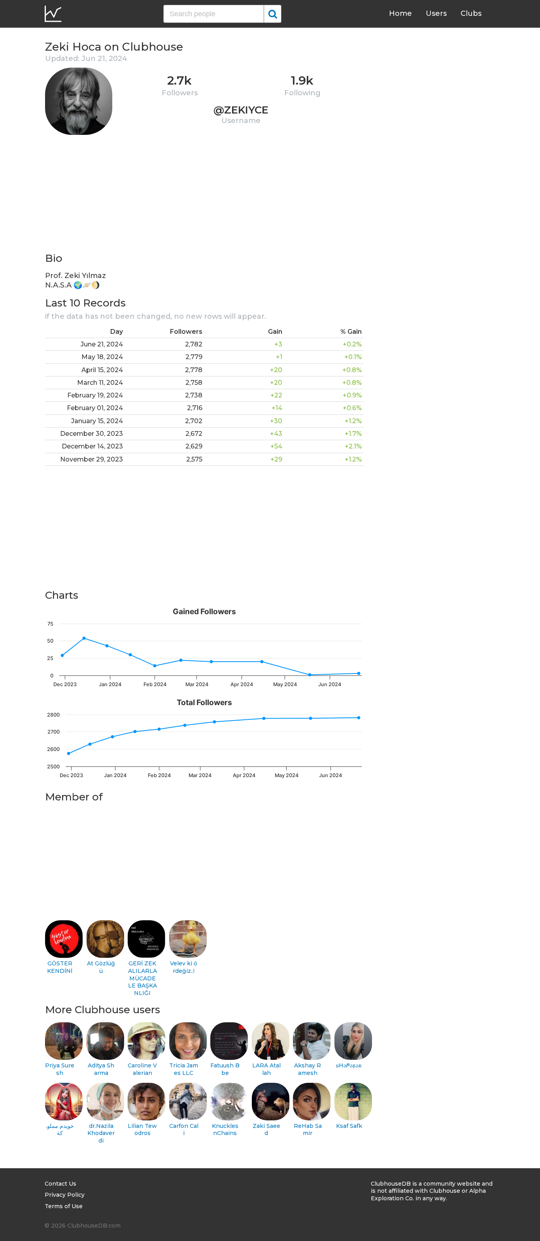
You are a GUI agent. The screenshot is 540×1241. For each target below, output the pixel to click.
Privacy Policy (65, 1194)
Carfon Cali (183, 1129)
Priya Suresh (59, 1069)
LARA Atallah (266, 1069)
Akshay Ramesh (307, 1069)
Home (400, 13)
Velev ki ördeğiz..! (183, 967)
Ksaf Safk (349, 1125)
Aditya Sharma (101, 1069)
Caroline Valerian (142, 1069)
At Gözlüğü (101, 967)
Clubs (471, 13)
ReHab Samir (308, 1129)
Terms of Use (64, 1206)
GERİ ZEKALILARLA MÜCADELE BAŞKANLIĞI (142, 978)
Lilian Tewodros (142, 1129)
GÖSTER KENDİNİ (59, 967)
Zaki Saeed (266, 1129)
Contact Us (60, 1183)
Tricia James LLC (183, 1069)
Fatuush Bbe (225, 1069)
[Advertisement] (204, 196)
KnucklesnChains (225, 1129)
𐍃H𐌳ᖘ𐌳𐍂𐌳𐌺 (349, 1065)
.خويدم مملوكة (60, 1129)
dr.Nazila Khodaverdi (101, 1133)
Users (436, 13)
